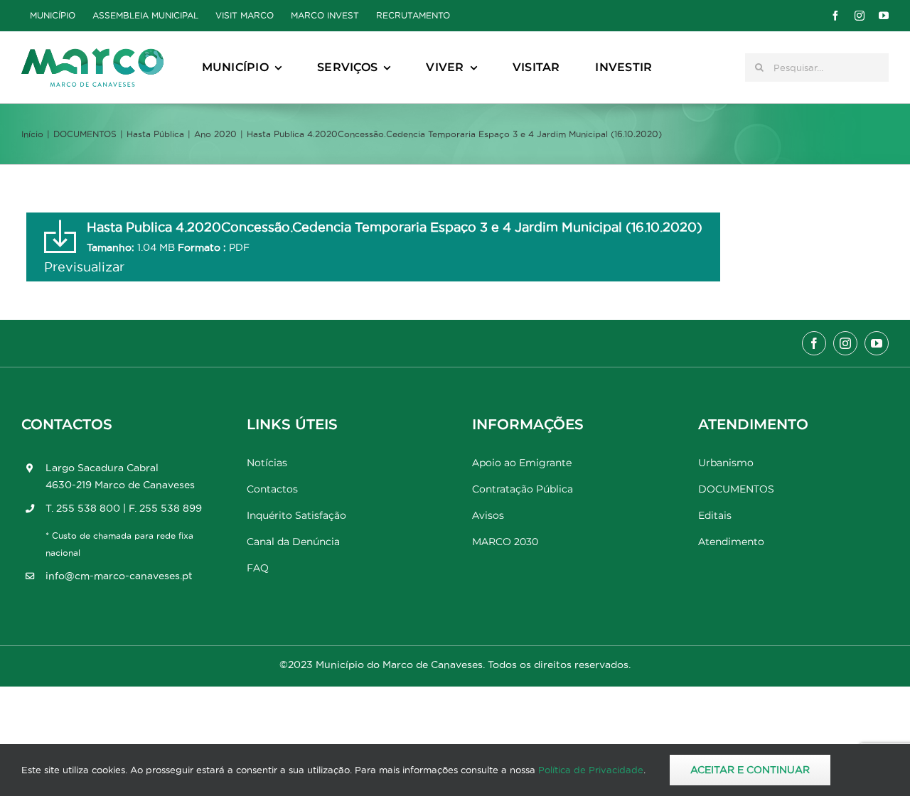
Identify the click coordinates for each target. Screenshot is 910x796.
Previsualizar (84, 267)
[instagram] (859, 16)
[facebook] (835, 16)
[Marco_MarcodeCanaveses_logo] (92, 54)
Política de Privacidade (590, 770)
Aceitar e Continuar (750, 769)
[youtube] (884, 16)
